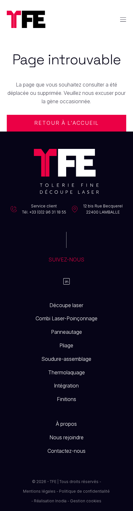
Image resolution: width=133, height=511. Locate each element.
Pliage (66, 345)
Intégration (66, 385)
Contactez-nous (66, 451)
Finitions (66, 399)
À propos (66, 424)
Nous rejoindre (66, 437)
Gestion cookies (85, 500)
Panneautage (66, 332)
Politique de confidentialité (84, 491)
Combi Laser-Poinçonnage (66, 318)
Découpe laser (66, 305)
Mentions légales (39, 491)
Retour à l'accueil (66, 123)
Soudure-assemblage (66, 359)
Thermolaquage (66, 372)
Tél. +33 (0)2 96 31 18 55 (44, 212)
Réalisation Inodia (50, 500)
